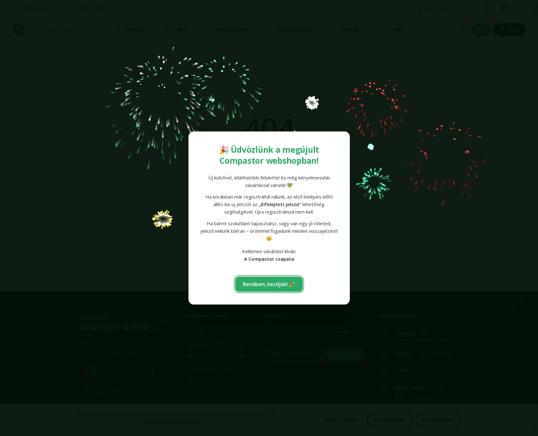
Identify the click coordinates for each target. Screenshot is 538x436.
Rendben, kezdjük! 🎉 (269, 284)
